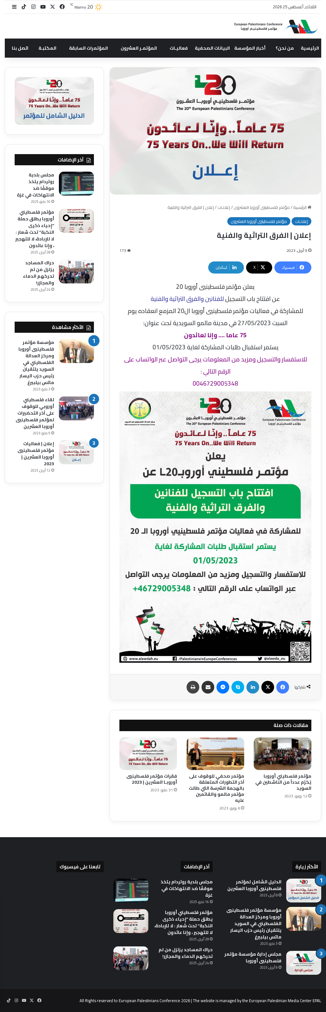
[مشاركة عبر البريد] (208, 687)
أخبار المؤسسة (250, 48)
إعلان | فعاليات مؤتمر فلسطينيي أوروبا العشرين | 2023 (36, 453)
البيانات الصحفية (212, 48)
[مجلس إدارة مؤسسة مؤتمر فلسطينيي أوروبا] (303, 963)
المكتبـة (47, 48)
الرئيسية (310, 48)
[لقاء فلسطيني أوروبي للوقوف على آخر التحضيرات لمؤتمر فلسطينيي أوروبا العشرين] (76, 408)
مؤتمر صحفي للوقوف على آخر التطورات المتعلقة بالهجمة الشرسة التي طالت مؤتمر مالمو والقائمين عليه (216, 788)
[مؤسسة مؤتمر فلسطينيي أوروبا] (273, 26)
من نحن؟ (285, 48)
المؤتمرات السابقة (88, 48)
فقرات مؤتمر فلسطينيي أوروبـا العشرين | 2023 (151, 779)
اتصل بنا (20, 48)
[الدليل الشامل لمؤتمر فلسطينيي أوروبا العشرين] (303, 890)
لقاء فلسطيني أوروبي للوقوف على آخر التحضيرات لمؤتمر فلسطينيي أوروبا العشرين (35, 413)
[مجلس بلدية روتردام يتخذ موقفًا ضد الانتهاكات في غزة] (76, 184)
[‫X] (267, 687)
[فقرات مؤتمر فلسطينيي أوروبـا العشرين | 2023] (148, 754)
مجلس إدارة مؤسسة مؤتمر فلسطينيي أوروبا (252, 957)
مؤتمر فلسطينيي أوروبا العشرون (262, 207)
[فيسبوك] (282, 687)
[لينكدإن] (252, 687)
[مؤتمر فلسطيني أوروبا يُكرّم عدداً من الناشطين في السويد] (282, 754)
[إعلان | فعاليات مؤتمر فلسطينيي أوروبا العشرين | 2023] (76, 452)
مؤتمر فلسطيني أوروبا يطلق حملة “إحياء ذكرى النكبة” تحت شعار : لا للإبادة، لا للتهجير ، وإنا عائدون (34, 229)
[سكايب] (237, 687)
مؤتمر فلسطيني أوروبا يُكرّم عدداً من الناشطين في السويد (283, 782)
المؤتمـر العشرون (139, 48)
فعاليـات (179, 48)
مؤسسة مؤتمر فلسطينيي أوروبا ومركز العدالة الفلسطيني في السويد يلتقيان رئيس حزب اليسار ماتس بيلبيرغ (36, 362)
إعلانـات (223, 207)
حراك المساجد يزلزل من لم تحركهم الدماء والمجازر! (38, 273)
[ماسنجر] (222, 687)
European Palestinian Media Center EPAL (285, 1000)
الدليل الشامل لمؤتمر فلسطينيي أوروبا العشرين (254, 885)
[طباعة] (193, 687)
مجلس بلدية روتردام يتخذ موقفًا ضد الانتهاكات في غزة (35, 185)
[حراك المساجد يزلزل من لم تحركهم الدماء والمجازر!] (76, 271)
